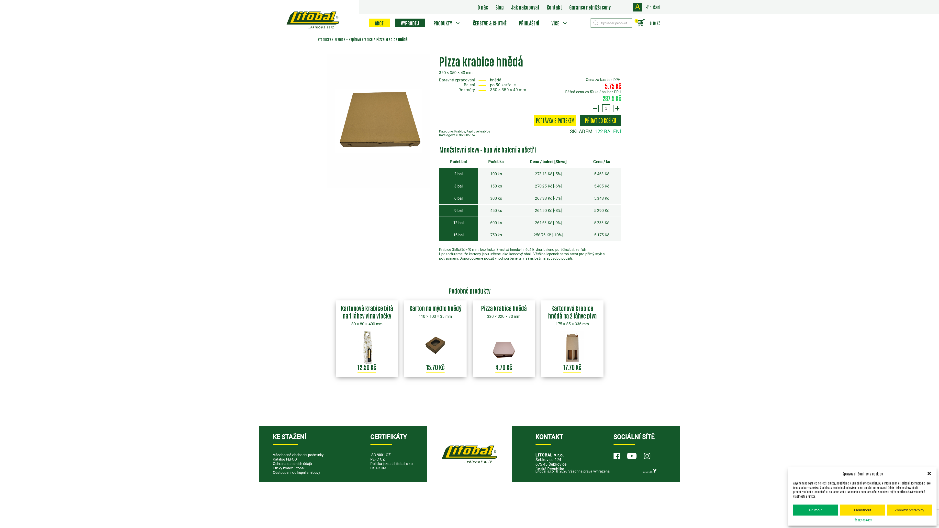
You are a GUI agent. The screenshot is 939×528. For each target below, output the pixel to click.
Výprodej (410, 23)
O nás (483, 7)
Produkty (443, 23)
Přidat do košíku (600, 120)
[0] (641, 23)
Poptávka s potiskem (555, 120)
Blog (499, 7)
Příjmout (815, 510)
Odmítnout (862, 510)
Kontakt (554, 7)
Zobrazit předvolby (909, 510)
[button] (929, 473)
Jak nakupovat (525, 7)
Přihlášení (529, 23)
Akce (379, 23)
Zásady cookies (862, 520)
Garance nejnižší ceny (590, 7)
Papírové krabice (361, 39)
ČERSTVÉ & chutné (490, 23)
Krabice (340, 39)
